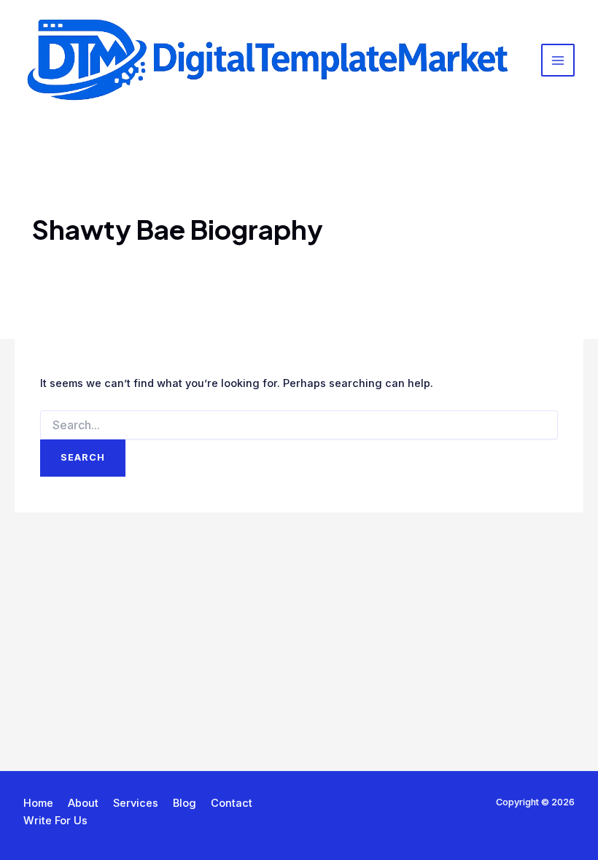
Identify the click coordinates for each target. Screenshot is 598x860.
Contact (231, 803)
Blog (184, 803)
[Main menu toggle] (558, 60)
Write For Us (55, 820)
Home (38, 803)
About (83, 803)
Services (135, 803)
